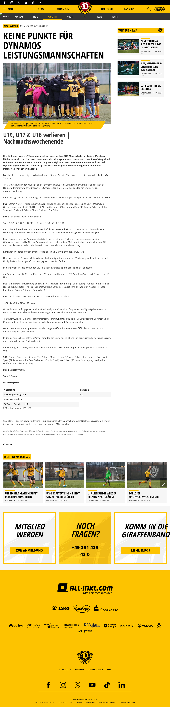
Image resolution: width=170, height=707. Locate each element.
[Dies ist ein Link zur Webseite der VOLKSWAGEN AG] (159, 625)
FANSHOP (79, 669)
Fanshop (129, 9)
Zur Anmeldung (29, 550)
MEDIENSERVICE (95, 669)
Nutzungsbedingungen (107, 702)
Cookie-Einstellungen (127, 702)
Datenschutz (90, 702)
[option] (23, 482)
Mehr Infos (140, 550)
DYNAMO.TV (63, 9)
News (41, 9)
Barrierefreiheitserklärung (44, 702)
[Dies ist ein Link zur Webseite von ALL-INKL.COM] (85, 588)
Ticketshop (107, 9)
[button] (149, 9)
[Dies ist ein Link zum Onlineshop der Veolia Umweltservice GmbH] (145, 625)
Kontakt (79, 702)
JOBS (109, 669)
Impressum (62, 702)
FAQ (71, 702)
